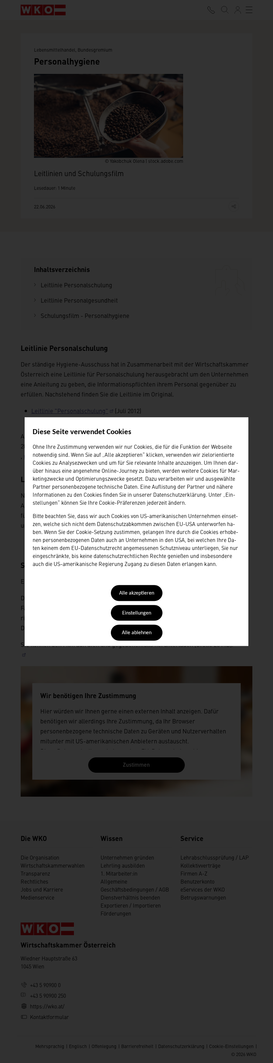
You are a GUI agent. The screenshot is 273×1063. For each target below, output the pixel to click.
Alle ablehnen (136, 633)
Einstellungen (136, 613)
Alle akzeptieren (136, 593)
